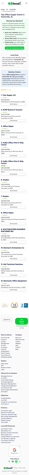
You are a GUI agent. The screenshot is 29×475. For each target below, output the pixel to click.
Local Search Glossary (7, 440)
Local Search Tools (6, 429)
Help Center (4, 364)
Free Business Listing (21, 321)
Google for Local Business (9, 402)
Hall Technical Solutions (13, 264)
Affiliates (18, 343)
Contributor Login (6, 410)
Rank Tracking (5, 353)
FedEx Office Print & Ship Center (12, 144)
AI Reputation (5, 351)
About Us (18, 337)
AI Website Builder (6, 357)
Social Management (7, 382)
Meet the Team (20, 339)
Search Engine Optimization (9, 390)
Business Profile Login (7, 412)
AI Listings (4, 347)
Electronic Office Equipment (15, 281)
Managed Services (6, 376)
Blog (16, 349)
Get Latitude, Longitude (8, 438)
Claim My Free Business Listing (14, 48)
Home (3, 9)
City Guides (4, 422)
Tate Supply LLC (9, 95)
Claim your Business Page (9, 414)
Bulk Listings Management (9, 416)
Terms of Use (21, 468)
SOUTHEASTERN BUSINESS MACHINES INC (13, 230)
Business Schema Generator (9, 433)
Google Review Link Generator (10, 437)
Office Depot (8, 126)
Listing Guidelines (6, 418)
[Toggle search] (2, 3)
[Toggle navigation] (26, 3)
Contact (17, 347)
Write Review (13, 104)
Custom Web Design (7, 380)
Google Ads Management (9, 386)
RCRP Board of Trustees (12, 110)
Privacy (15, 468)
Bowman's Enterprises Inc (14, 248)
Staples (6, 180)
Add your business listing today (12, 77)
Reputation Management (8, 384)
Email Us (7, 319)
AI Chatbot (4, 392)
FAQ (2, 365)
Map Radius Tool (6, 431)
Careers (17, 341)
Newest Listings (6, 420)
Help (16, 345)
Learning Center (6, 442)
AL (7, 9)
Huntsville (13, 9)
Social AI (3, 349)
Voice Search (5, 404)
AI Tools (3, 345)
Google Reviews (6, 398)
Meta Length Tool (6, 435)
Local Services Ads (6, 388)
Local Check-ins (5, 355)
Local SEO (4, 378)
